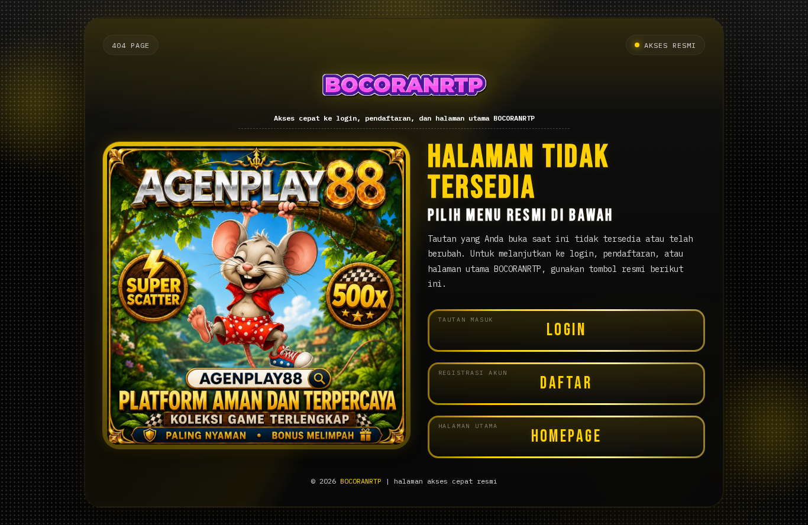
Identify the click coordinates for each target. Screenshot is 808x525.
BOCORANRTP (361, 481)
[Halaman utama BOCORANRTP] (404, 85)
